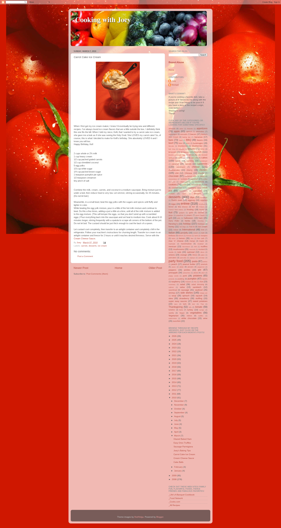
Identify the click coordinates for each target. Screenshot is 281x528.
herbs (187, 221)
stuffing (199, 298)
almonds (172, 129)
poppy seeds (174, 276)
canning (190, 161)
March (177, 436)
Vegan (182, 313)
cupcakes (197, 191)
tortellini (172, 310)
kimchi (181, 236)
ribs (195, 282)
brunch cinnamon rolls (177, 155)
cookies (173, 184)
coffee (205, 179)
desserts (93, 246)
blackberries (183, 146)
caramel (175, 164)
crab (205, 185)
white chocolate (189, 318)
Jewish (195, 233)
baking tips (186, 137)
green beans (200, 215)
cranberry (191, 188)
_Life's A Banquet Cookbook (182, 495)
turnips (201, 310)
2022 (174, 351)
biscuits (171, 146)
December (179, 401)
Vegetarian (174, 316)
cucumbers (184, 191)
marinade (172, 244)
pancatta (183, 258)
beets (188, 143)
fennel (171, 207)
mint (195, 246)
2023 (174, 348)
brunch (198, 152)
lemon (182, 238)
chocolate (174, 176)
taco (175, 304)
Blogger (159, 517)
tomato (198, 307)
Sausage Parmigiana (183, 447)
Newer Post (81, 267)
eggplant (203, 200)
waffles (200, 316)
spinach (186, 296)
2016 (174, 374)
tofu (190, 307)
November (179, 405)
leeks (173, 238)
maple (201, 241)
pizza (196, 273)
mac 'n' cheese (176, 241)
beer (180, 143)
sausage (185, 290)
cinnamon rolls (190, 176)
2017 (174, 371)
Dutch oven (176, 200)
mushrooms (178, 249)
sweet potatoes (200, 301)
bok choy (172, 149)
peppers (172, 270)
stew (171, 298)
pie (199, 269)
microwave (186, 246)
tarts (184, 304)
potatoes (197, 275)
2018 (174, 367)
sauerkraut (173, 290)
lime (192, 238)
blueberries (197, 146)
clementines (173, 179)
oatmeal (191, 252)
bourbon (181, 149)
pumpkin (192, 278)
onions (172, 255)
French (201, 207)
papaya (192, 258)
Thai (202, 304)
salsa (182, 287)
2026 (174, 336)
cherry (189, 170)
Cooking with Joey (103, 19)
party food (176, 261)
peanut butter (189, 264)
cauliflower (181, 167)
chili (177, 173)
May (176, 428)
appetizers (202, 128)
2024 (174, 344)
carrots (84, 246)
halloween (188, 218)
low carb (200, 238)
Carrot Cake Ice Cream (184, 454)
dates (184, 194)
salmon (171, 287)
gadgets (182, 213)
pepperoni (200, 267)
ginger (171, 215)
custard (171, 194)
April (176, 432)
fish (193, 207)
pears (174, 267)
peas (182, 267)
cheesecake (174, 170)
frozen (201, 210)
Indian (175, 230)
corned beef (196, 185)
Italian (172, 232)
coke (173, 182)
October (178, 409)
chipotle (201, 173)
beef (171, 143)
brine (203, 149)
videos (189, 316)
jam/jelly (184, 233)
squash (199, 296)
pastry (205, 261)
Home (118, 267)
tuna (181, 310)
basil (180, 140)
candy (178, 161)
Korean (188, 236)
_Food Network (176, 498)
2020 (174, 359)
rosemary (172, 284)
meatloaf (200, 244)
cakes (204, 157)
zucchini (176, 321)
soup (174, 296)
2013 (174, 386)
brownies (185, 152)
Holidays (201, 224)
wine (205, 318)
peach (174, 264)
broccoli (172, 152)
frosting (190, 209)
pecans (190, 267)
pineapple (173, 273)
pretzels (171, 279)
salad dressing (197, 284)
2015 (174, 378)
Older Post (155, 267)
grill (170, 218)
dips (192, 197)
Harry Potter (174, 221)
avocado (183, 134)
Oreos (194, 255)
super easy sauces (178, 301)
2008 (174, 479)
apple (177, 131)
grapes (189, 215)
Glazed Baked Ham (183, 439)
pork (185, 276)
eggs (173, 204)
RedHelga (139, 517)
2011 (174, 394)
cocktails (183, 179)
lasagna (204, 236)
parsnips (201, 258)
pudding (181, 279)
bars (171, 140)
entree (185, 203)
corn (184, 185)
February (178, 467)
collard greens (185, 182)
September (179, 412)
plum (203, 273)
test (193, 304)
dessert (197, 194)
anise (181, 129)
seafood (199, 290)
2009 (174, 475)
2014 (174, 382)
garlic (191, 213)
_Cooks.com (174, 502)
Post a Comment (85, 256)
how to (192, 227)
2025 (174, 340)
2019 (174, 363)
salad (182, 284)
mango (192, 241)
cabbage (182, 158)
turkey (190, 310)
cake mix (194, 158)
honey (171, 227)
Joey (174, 81)
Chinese (188, 173)
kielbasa (172, 236)
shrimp (172, 293)
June (176, 424)
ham (201, 218)
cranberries (177, 188)
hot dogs (183, 227)
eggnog (191, 200)
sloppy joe (203, 293)
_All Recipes (174, 505)
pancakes (172, 258)
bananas (199, 137)
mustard (201, 249)
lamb (196, 236)
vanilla (171, 313)
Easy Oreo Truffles (182, 443)
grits (178, 218)
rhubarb (188, 282)
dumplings (203, 197)
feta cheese (183, 207)
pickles (187, 270)
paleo (203, 255)
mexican (172, 246)
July (176, 420)
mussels (192, 249)
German (201, 213)
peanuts (204, 264)
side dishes (186, 292)
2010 (174, 398)
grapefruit (179, 215)
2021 (174, 355)
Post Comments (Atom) (97, 274)
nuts (179, 252)
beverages (198, 143)
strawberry (184, 298)
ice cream (102, 246)
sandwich (197, 287)
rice (201, 282)
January (178, 471)
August (177, 416)
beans (200, 140)
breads (191, 148)
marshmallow (186, 244)
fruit (170, 212)
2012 (174, 390)
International (188, 229)
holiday (187, 223)
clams (202, 176)
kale (203, 233)
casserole (202, 163)
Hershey (201, 221)
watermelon (173, 318)
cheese (195, 166)
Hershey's (173, 224)
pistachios (186, 273)
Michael (175, 85)
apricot (189, 132)
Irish (202, 230)
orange (183, 255)
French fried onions (176, 209)
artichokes (200, 132)
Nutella (171, 252)
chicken (203, 170)
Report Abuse (176, 62)
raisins (204, 279)
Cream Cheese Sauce (84, 238)
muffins (204, 246)
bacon (193, 134)
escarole (202, 204)
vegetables (196, 312)
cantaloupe (203, 161)
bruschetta (193, 155)
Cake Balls (178, 462)
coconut (194, 179)
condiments (199, 182)
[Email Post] (104, 242)
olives (202, 252)
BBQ (188, 140)
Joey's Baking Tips (182, 451)
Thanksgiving (176, 307)
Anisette (190, 129)
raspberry (175, 282)
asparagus (173, 134)
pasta (195, 261)
